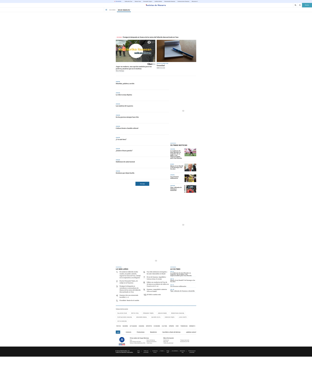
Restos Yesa (135, 313)
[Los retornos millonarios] (190, 178)
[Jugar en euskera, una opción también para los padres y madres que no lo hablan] (135, 51)
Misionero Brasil (141, 317)
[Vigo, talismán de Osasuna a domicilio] (190, 189)
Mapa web (165, 341)
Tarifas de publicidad (168, 343)
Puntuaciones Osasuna (124, 317)
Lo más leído (122, 269)
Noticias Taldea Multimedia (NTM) (137, 343)
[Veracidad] (176, 51)
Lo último (175, 269)
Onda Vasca (149, 343)
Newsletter (153, 332)
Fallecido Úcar (122, 313)
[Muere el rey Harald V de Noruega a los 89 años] (190, 167)
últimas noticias (178, 145)
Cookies (162, 350)
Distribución (166, 340)
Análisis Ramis (162, 313)
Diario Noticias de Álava (135, 341)
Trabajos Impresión (184, 340)
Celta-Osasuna (122, 321)
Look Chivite (183, 317)
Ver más (142, 184)
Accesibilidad (175, 350)
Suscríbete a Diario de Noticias (171, 332)
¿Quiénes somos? (191, 332)
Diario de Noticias (151, 340)
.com (118, 332)
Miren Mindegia (120, 71)
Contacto (128, 332)
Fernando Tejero (148, 313)
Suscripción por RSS (184, 341)
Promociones (140, 332)
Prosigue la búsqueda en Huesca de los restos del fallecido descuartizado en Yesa (150, 37)
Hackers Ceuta (155, 317)
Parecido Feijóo (169, 317)
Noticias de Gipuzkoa (151, 341)
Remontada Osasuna (177, 313)
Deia (131, 340)
